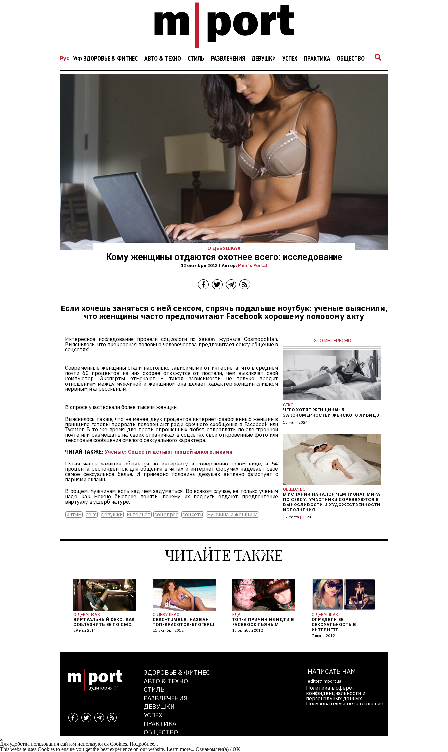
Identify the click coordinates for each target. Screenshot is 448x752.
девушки (112, 514)
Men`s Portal (252, 265)
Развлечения (228, 58)
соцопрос (166, 514)
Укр (77, 58)
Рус (64, 58)
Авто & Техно (162, 58)
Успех (289, 58)
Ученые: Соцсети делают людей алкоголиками (169, 451)
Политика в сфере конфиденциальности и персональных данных (335, 693)
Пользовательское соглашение (344, 703)
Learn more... (180, 749)
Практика (317, 58)
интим (74, 514)
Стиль (196, 58)
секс (91, 514)
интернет (139, 514)
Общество (351, 58)
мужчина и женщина (232, 514)
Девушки (264, 58)
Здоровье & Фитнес (111, 58)
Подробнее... (144, 744)
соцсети (192, 514)
